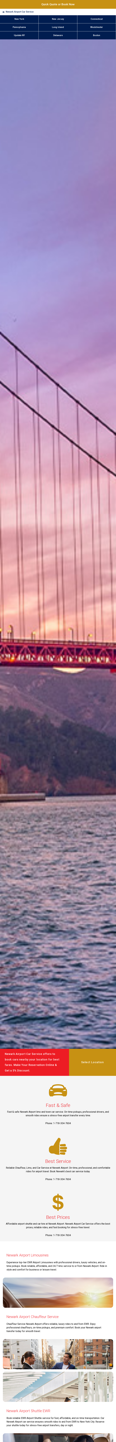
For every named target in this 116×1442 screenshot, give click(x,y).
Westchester (96, 27)
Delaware (58, 35)
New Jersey (58, 19)
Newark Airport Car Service (20, 12)
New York (19, 19)
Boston (96, 35)
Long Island (58, 27)
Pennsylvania (19, 27)
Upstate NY (19, 35)
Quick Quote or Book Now (58, 4)
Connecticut (97, 19)
